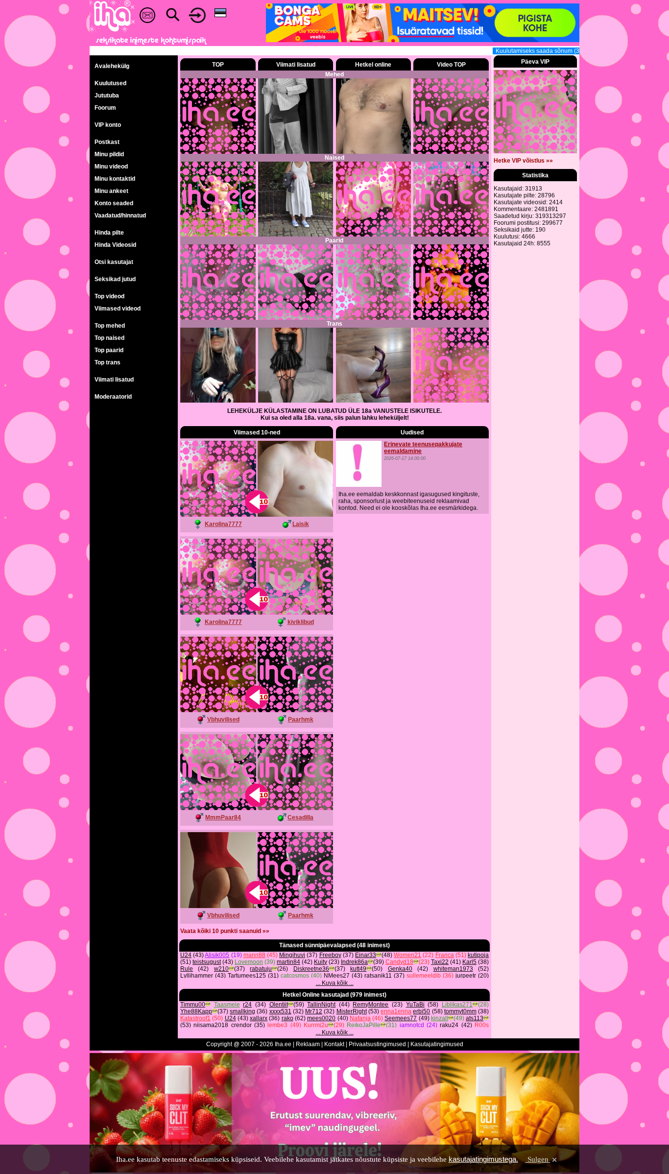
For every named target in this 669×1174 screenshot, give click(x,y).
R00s (482, 1025)
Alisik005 (217, 955)
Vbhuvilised (223, 719)
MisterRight (351, 1011)
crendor (241, 1025)
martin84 (288, 961)
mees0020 (321, 1018)
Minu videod (111, 166)
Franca (444, 955)
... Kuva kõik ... (335, 983)
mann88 (254, 955)
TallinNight (321, 1004)
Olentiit (278, 1004)
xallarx (258, 1018)
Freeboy (330, 955)
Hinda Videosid (115, 244)
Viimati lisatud (114, 379)
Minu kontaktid (115, 178)
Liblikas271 (457, 1004)
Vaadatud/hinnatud (120, 215)
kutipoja (478, 955)
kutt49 (358, 968)
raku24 (449, 1025)
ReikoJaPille (364, 1025)
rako (287, 1018)
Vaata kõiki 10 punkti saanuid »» (224, 931)
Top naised (109, 338)
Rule (186, 968)
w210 (221, 968)
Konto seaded (114, 203)
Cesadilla (300, 817)
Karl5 (469, 961)
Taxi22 (440, 961)
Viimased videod (118, 308)
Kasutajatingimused (436, 1044)
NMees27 (337, 975)
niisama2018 (210, 1025)
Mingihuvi (292, 955)
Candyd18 (399, 961)
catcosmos (295, 975)
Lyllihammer (196, 975)
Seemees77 (400, 1018)
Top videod (109, 296)
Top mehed (110, 325)
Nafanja (360, 1018)
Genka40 (400, 968)
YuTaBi (415, 1004)
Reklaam (308, 1044)
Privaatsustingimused (377, 1044)
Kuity (320, 961)
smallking (242, 1011)
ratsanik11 (378, 975)
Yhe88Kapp (196, 1011)
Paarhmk (300, 719)
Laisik (300, 524)
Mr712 (313, 1011)
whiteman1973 (453, 968)
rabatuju (261, 968)
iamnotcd (412, 1025)
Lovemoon (249, 961)
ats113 (474, 1018)
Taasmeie (227, 1004)
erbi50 (421, 1011)
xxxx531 (280, 1011)
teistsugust (206, 961)
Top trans (107, 362)
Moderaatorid (113, 396)
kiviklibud (300, 622)
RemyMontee (370, 1004)
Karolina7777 (223, 524)
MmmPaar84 (223, 817)
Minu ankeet (111, 191)
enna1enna (396, 1011)
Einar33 (365, 955)
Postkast (107, 142)
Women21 (407, 955)
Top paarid (109, 350)
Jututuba (107, 95)
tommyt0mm (460, 1011)
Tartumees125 (247, 975)
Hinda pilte (109, 232)
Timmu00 (192, 1004)
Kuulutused (110, 83)
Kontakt (334, 1044)
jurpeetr (465, 975)
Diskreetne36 (311, 968)
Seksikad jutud (115, 279)
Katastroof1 (195, 1018)
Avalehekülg (112, 66)
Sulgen (538, 1159)
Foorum (105, 107)
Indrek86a (354, 961)
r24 (247, 1004)
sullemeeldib (423, 975)
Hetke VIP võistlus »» (523, 160)
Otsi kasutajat (114, 262)
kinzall (439, 1018)
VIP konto (108, 124)
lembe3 (277, 1025)
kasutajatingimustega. (483, 1159)
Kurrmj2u (316, 1025)
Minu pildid (109, 154)
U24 (185, 955)
